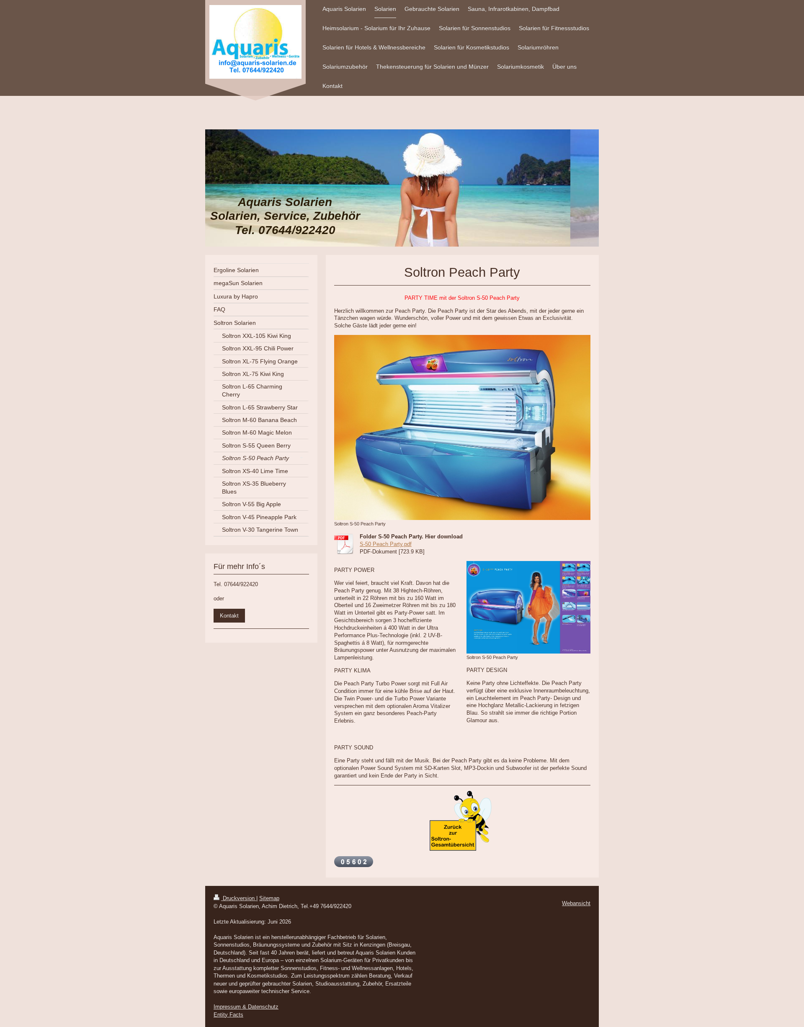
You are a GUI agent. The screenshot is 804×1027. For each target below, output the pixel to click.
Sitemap (269, 898)
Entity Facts (228, 1015)
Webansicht (576, 903)
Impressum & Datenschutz (246, 1007)
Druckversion (238, 898)
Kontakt (229, 616)
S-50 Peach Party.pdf (386, 544)
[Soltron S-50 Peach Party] (462, 427)
